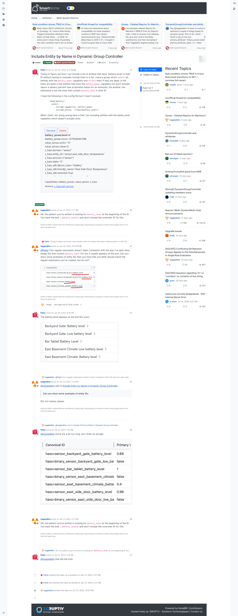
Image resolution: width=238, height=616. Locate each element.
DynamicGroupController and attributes (187, 24)
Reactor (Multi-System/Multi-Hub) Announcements (183, 212)
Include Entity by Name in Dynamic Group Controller (90, 385)
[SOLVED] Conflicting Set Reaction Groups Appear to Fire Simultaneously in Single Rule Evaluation (185, 252)
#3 (131, 313)
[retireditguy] (167, 120)
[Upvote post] (119, 199)
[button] (3, 612)
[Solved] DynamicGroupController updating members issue (183, 191)
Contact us (196, 611)
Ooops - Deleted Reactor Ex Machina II (141, 24)
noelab (173, 85)
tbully (172, 236)
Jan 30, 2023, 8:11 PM (63, 70)
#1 (131, 70)
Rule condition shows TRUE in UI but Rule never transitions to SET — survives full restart (184, 77)
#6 (131, 210)
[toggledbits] (167, 218)
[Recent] (3, 9)
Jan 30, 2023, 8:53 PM (69, 246)
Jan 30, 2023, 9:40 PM (64, 313)
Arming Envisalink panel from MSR (183, 171)
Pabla (42, 70)
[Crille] (167, 197)
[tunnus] (167, 102)
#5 (131, 430)
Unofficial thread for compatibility (94, 24)
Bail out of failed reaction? (179, 154)
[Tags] (3, 14)
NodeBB (182, 608)
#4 (131, 382)
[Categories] (3, 3)
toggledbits (45, 210)
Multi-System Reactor (44, 48)
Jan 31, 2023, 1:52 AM (63, 430)
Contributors (195, 608)
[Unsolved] (3, 25)
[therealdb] (167, 140)
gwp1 (172, 281)
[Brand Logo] (49, 8)
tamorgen (174, 158)
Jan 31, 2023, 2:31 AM (63, 555)
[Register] (234, 9)
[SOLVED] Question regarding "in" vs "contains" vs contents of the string (184, 275)
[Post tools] (129, 199)
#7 (131, 555)
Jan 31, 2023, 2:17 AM (69, 210)
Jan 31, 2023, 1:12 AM (69, 382)
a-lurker (173, 301)
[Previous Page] (33, 37)
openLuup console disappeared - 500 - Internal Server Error (185, 295)
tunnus (173, 102)
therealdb (174, 141)
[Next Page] (205, 37)
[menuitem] (234, 3)
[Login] (234, 3)
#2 (131, 246)
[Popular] (3, 20)
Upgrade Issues (173, 231)
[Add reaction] (114, 199)
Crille (172, 197)
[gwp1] (167, 259)
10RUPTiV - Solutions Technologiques (169, 611)
